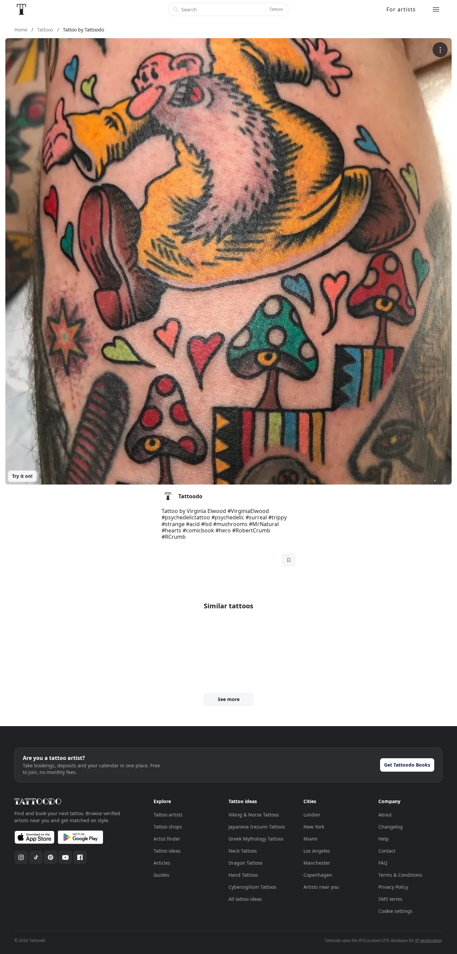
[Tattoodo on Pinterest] (50, 857)
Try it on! (22, 476)
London (311, 814)
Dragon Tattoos (246, 863)
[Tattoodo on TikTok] (35, 857)
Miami (310, 839)
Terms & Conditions (400, 875)
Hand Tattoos (243, 875)
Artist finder (167, 839)
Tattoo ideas (167, 851)
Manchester (316, 863)
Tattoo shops (168, 826)
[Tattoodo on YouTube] (65, 857)
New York (313, 826)
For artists (401, 9)
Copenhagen (317, 875)
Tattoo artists (168, 814)
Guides (161, 875)
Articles (162, 863)
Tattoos (276, 9)
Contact (386, 851)
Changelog (390, 826)
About (385, 814)
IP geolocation (428, 940)
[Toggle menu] (436, 9)
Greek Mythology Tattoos (256, 839)
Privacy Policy (393, 887)
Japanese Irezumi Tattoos (257, 826)
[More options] (440, 49)
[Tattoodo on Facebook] (80, 857)
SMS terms (390, 899)
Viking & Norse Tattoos (254, 814)
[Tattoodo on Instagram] (21, 857)
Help (383, 839)
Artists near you (321, 887)
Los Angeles (316, 851)
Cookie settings (395, 911)
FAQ (382, 863)
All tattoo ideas (245, 899)
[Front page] (21, 9)
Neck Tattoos (243, 851)
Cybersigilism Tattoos (252, 887)
